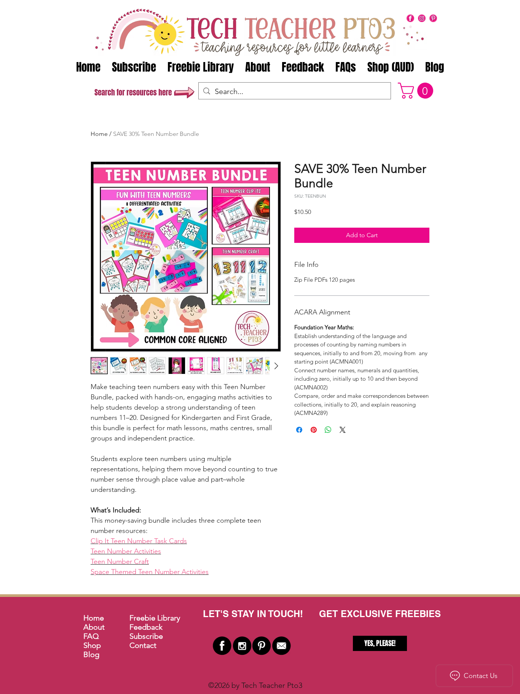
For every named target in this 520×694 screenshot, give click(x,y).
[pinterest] (433, 18)
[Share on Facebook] (299, 429)
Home (99, 133)
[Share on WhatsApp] (328, 429)
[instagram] (422, 18)
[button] (417, 91)
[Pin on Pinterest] (313, 429)
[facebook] (410, 18)
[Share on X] (342, 429)
